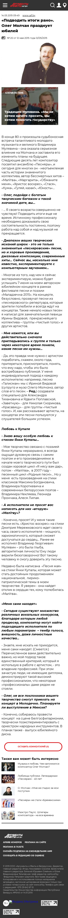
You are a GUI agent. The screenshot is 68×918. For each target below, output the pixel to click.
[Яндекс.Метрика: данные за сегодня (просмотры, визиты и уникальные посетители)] (23, 901)
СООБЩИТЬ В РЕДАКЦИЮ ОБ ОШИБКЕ (23, 855)
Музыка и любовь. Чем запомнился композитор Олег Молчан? (38, 765)
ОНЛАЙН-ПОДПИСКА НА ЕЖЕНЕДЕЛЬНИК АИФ (27, 851)
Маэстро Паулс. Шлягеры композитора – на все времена (36, 814)
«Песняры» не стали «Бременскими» (39, 800)
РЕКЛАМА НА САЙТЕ (35, 842)
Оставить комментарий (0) (33, 746)
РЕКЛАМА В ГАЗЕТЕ (13, 847)
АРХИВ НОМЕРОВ (12, 842)
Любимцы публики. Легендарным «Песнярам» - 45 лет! (37, 777)
